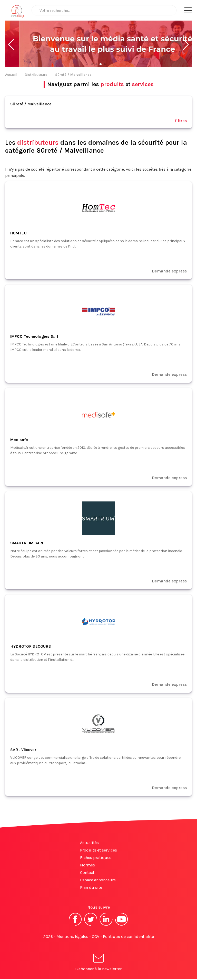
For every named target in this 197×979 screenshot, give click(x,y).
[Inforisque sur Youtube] (121, 925)
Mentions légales (72, 936)
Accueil (11, 74)
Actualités (89, 842)
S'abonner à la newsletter (98, 968)
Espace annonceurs (98, 879)
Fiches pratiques (95, 857)
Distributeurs (36, 74)
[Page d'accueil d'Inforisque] (18, 13)
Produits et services (98, 850)
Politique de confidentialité (128, 936)
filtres (181, 120)
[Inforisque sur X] (91, 925)
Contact (87, 872)
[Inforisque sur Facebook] (75, 925)
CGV (95, 936)
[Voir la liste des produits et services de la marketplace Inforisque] (98, 44)
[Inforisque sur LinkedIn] (106, 925)
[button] (11, 44)
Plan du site (91, 887)
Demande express (169, 271)
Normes (87, 865)
